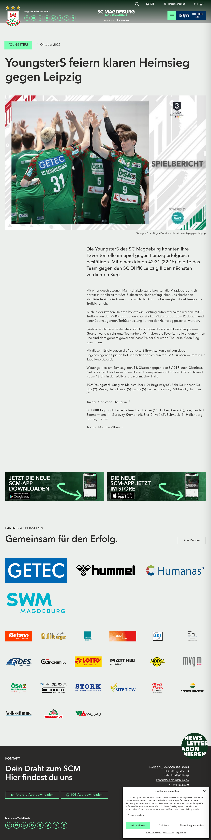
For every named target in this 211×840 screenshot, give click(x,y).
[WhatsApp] (40, 18)
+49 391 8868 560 (178, 785)
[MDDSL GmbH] (157, 662)
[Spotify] (53, 18)
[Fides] (18, 662)
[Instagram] (27, 18)
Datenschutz (168, 833)
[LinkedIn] (73, 18)
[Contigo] (88, 636)
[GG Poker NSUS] (53, 662)
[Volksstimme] (18, 713)
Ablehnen (164, 825)
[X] (66, 18)
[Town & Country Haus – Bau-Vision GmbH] (157, 688)
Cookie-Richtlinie (154, 833)
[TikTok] (60, 18)
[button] (204, 791)
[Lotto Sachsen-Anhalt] (88, 662)
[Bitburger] (53, 636)
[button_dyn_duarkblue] (191, 15)
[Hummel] (105, 570)
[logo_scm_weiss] (13, 16)
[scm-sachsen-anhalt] (116, 15)
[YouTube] (33, 18)
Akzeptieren (138, 825)
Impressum (181, 833)
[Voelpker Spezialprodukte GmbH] (192, 688)
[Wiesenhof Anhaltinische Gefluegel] (53, 713)
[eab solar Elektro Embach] (122, 636)
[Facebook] (46, 18)
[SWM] (36, 603)
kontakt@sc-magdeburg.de (172, 780)
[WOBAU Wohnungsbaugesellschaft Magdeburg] (88, 713)
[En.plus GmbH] (192, 636)
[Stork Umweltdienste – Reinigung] (88, 688)
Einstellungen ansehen (192, 825)
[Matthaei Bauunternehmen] (122, 662)
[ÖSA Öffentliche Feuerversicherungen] (18, 688)
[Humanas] (175, 570)
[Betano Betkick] (18, 636)
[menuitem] (152, 4)
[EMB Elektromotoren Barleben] (157, 636)
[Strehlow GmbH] (122, 688)
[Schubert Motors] (53, 688)
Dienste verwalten (136, 815)
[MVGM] (192, 662)
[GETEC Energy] (36, 570)
